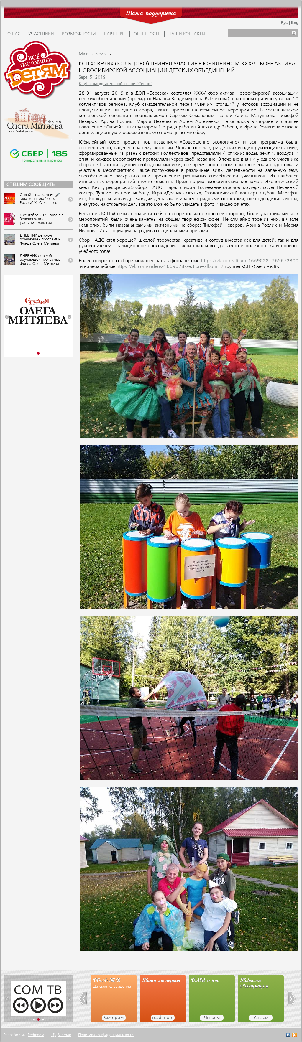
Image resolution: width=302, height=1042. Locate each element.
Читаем (163, 1017)
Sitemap (64, 1035)
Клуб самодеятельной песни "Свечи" (115, 84)
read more (113, 1017)
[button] (7, 317)
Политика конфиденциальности (106, 1035)
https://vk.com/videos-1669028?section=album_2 (170, 266)
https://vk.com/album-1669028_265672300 (249, 261)
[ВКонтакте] (288, 1036)
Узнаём (211, 1017)
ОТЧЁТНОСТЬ (147, 34)
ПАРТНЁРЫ (115, 34)
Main (83, 54)
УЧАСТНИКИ (41, 34)
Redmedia (36, 1035)
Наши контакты (186, 34)
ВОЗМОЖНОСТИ (79, 34)
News (100, 54)
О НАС (13, 34)
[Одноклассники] (294, 1036)
